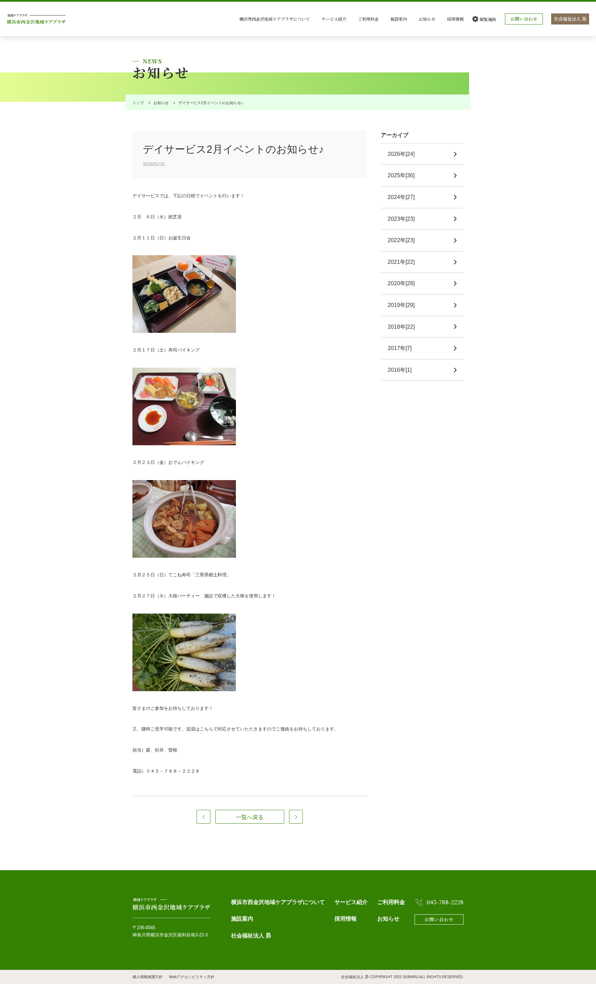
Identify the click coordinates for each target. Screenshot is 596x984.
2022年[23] (401, 240)
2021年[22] (401, 262)
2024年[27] (401, 197)
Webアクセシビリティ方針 (192, 977)
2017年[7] (399, 348)
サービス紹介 (333, 19)
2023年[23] (401, 219)
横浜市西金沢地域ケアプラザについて (274, 19)
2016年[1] (399, 370)
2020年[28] (401, 283)
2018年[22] (401, 327)
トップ (138, 103)
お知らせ (427, 19)
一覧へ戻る (250, 817)
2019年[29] (401, 305)
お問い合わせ (523, 19)
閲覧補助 (488, 19)
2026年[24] (401, 154)
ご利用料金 (368, 19)
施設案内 (398, 19)
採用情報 (455, 19)
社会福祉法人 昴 (570, 19)
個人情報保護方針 (147, 977)
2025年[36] (401, 175)
